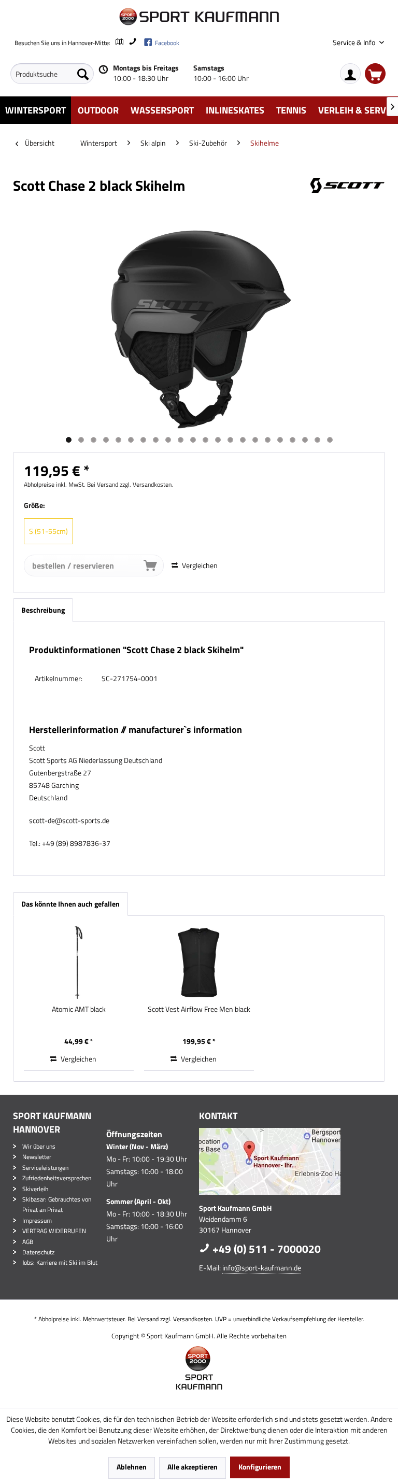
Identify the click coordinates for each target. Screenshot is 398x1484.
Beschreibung (43, 609)
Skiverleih (35, 1189)
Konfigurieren (259, 1466)
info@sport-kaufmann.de (261, 1267)
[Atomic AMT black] (79, 962)
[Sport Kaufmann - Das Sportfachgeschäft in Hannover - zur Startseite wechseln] (198, 16)
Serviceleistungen (45, 1167)
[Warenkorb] (375, 73)
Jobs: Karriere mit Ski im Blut (59, 1262)
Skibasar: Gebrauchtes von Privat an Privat (56, 1204)
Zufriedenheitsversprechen (56, 1178)
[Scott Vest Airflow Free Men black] (199, 962)
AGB (27, 1242)
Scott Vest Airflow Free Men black (199, 1009)
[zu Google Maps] (119, 42)
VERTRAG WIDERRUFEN (54, 1231)
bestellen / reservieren (73, 565)
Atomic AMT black (79, 1009)
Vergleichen (199, 565)
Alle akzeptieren (192, 1466)
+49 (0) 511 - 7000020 (265, 1248)
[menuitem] (52, 73)
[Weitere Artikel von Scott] (347, 196)
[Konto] (350, 73)
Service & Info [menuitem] (355, 42)
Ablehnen (132, 1466)
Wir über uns (38, 1146)
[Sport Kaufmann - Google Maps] (289, 1161)
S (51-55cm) (48, 531)
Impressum (37, 1220)
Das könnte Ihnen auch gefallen (70, 903)
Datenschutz (38, 1252)
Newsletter (36, 1157)
